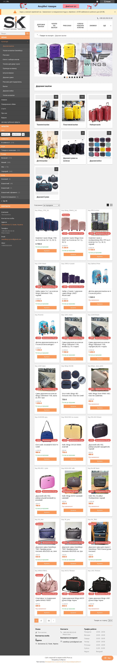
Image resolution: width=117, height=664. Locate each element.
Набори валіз (95, 125)
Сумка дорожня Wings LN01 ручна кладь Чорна (99, 599)
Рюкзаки (6, 55)
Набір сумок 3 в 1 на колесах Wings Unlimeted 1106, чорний (47, 293)
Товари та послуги (46, 35)
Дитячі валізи (42, 161)
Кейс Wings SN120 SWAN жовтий (71, 446)
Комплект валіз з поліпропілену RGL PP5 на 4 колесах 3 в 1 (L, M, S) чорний (99, 241)
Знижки (93, 26)
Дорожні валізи (8, 46)
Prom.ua (69, 657)
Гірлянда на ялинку (10, 68)
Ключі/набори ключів (80, 25)
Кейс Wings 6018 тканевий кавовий (72, 497)
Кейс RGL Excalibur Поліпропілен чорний (97, 497)
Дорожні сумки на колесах (70, 159)
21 (49, 621)
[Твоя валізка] (15, 22)
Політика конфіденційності (72, 662)
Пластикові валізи (70, 125)
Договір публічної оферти (10, 122)
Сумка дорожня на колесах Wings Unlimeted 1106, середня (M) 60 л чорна (99, 344)
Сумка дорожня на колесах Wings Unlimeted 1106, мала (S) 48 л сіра (46, 396)
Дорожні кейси (8, 91)
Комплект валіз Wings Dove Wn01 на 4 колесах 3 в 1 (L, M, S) (72, 240)
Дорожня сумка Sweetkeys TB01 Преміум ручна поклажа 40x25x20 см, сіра (72, 549)
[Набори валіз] (99, 111)
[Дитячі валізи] (46, 147)
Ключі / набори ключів (11, 59)
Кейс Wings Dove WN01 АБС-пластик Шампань (100, 395)
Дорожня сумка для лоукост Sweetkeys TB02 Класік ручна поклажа (100, 549)
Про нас (4, 113)
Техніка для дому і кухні (11, 64)
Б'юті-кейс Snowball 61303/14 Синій (47, 446)
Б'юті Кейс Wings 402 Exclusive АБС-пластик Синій (73, 395)
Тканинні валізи (43, 125)
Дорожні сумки (8, 77)
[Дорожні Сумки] (46, 183)
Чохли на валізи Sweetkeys (13, 50)
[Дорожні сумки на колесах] (73, 147)
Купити (46, 251)
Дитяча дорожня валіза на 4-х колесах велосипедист (47, 343)
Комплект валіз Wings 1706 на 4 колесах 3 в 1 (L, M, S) (46, 239)
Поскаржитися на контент (53, 662)
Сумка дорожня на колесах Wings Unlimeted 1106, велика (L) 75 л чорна (72, 344)
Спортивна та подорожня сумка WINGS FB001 (46, 599)
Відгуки (4, 118)
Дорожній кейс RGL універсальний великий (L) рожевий (46, 498)
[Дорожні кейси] (99, 147)
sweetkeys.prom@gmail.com (11, 239)
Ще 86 (5, 201)
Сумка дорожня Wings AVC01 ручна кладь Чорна (73, 599)
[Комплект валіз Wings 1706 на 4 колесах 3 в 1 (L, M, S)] (46, 224)
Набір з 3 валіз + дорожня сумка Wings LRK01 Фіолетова (72, 293)
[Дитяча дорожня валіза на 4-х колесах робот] (99, 277)
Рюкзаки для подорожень (12, 82)
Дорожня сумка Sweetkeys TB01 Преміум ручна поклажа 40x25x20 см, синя (46, 549)
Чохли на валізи (9, 95)
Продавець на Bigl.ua (58, 660)
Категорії (4, 42)
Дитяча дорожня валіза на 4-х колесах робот (100, 292)
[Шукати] (27, 33)
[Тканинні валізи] (46, 111)
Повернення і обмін (8, 104)
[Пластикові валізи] (73, 111)
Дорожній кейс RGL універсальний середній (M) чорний (99, 447)
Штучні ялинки (8, 73)
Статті (3, 109)
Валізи (5, 86)
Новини (4, 100)
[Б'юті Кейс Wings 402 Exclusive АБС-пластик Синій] (73, 379)
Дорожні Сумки (43, 197)
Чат (109, 658)
